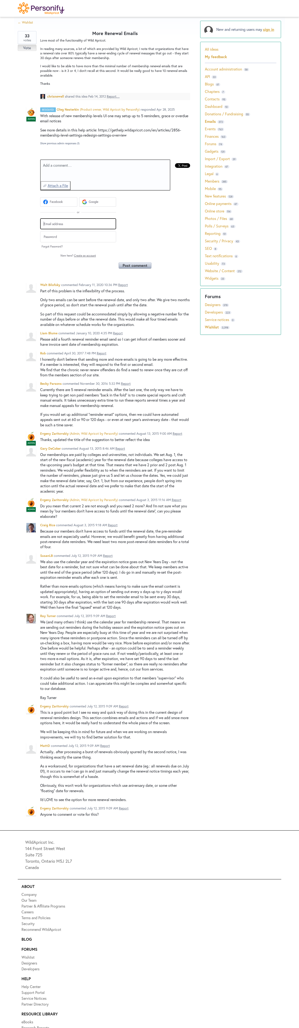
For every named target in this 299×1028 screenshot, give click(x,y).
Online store (214, 210)
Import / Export (217, 158)
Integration (213, 166)
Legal (209, 173)
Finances (212, 136)
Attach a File (58, 185)
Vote (27, 47)
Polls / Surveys (216, 225)
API (207, 76)
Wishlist (212, 327)
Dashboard (213, 106)
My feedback (216, 56)
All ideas (211, 49)
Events (210, 128)
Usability (212, 263)
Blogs (209, 83)
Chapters (212, 91)
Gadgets (211, 151)
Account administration (223, 69)
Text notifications (219, 255)
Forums (210, 143)
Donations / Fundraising (224, 113)
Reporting (213, 233)
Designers (213, 304)
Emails (210, 121)
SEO (208, 248)
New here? (78, 255)
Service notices (217, 319)
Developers (214, 312)
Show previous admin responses (59, 143)
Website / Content (220, 270)
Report (123, 285)
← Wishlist (25, 22)
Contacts (212, 98)
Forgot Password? (52, 246)
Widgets (211, 278)
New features (215, 196)
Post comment (135, 265)
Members (212, 181)
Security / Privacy (219, 240)
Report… (113, 96)
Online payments (218, 203)
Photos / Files (216, 218)
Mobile (210, 188)
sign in (268, 29)
